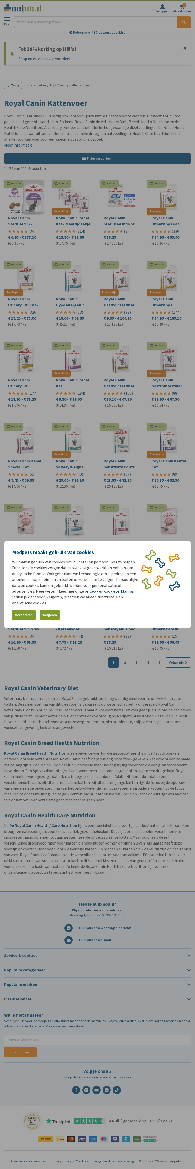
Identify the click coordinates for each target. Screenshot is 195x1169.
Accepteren (24, 615)
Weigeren (49, 615)
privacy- (91, 591)
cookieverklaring (118, 591)
